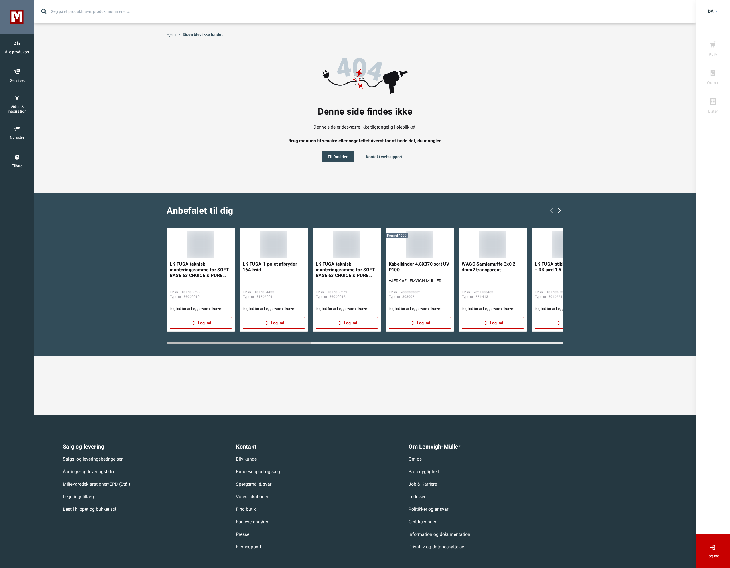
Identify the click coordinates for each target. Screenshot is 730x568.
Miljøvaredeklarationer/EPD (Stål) (96, 484)
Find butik (246, 509)
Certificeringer (422, 521)
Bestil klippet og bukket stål (90, 509)
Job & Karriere (423, 484)
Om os (415, 459)
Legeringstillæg (78, 496)
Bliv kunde (246, 459)
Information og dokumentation (439, 534)
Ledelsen (418, 496)
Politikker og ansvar (428, 509)
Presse (242, 534)
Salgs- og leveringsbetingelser (93, 459)
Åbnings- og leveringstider (89, 471)
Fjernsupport (248, 546)
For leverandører (252, 521)
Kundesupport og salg (258, 471)
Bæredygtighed (424, 471)
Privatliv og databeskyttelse (436, 546)
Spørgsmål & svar (253, 484)
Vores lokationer (252, 496)
